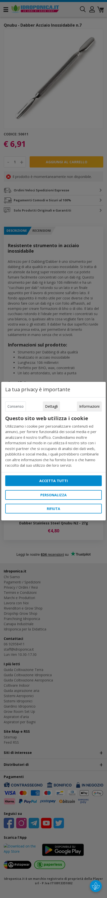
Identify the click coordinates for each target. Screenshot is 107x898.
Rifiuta (53, 508)
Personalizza (53, 495)
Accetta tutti (53, 480)
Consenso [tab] (15, 406)
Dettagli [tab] (51, 406)
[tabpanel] (53, 441)
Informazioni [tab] (89, 406)
